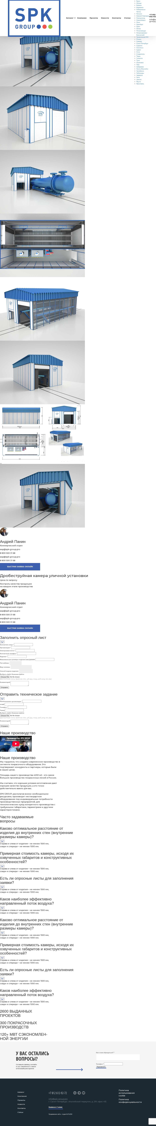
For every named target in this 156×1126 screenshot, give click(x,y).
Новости (105, 18)
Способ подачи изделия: (9, 671)
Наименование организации (11, 701)
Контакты (116, 18)
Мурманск (139, 7)
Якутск (138, 81)
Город (2, 710)
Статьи (127, 18)
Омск (138, 22)
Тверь (138, 56)
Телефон (4, 707)
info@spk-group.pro (58, 1099)
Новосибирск (140, 20)
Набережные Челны (140, 10)
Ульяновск (139, 62)
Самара (139, 41)
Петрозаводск (141, 31)
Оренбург (139, 24)
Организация (5, 648)
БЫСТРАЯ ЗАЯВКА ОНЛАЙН (20, 567)
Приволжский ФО (142, 37)
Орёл (138, 26)
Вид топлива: (5, 667)
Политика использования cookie (127, 1093)
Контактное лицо (7, 645)
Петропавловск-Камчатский (141, 34)
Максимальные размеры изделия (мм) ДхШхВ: (17, 659)
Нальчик (139, 14)
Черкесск (139, 75)
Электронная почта (7, 650)
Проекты (94, 18)
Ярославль (140, 84)
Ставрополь (140, 54)
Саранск (139, 45)
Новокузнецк (140, 18)
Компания (81, 18)
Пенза (138, 28)
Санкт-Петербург (142, 43)
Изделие (3, 656)
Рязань (138, 39)
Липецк (138, 3)
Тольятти (139, 58)
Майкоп (139, 5)
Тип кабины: (4, 663)
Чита (138, 77)
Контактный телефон (8, 653)
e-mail (2, 704)
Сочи (138, 52)
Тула (138, 60)
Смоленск (139, 48)
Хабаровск (140, 67)
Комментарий (5, 682)
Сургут (138, 50)
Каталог (70, 18)
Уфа (137, 64)
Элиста (138, 79)
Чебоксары (140, 73)
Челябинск (140, 71)
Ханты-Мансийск (142, 69)
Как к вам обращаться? (105, 1052)
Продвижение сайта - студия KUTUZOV (60, 1114)
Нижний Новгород (142, 16)
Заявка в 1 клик (55, 1107)
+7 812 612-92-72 (58, 1093)
